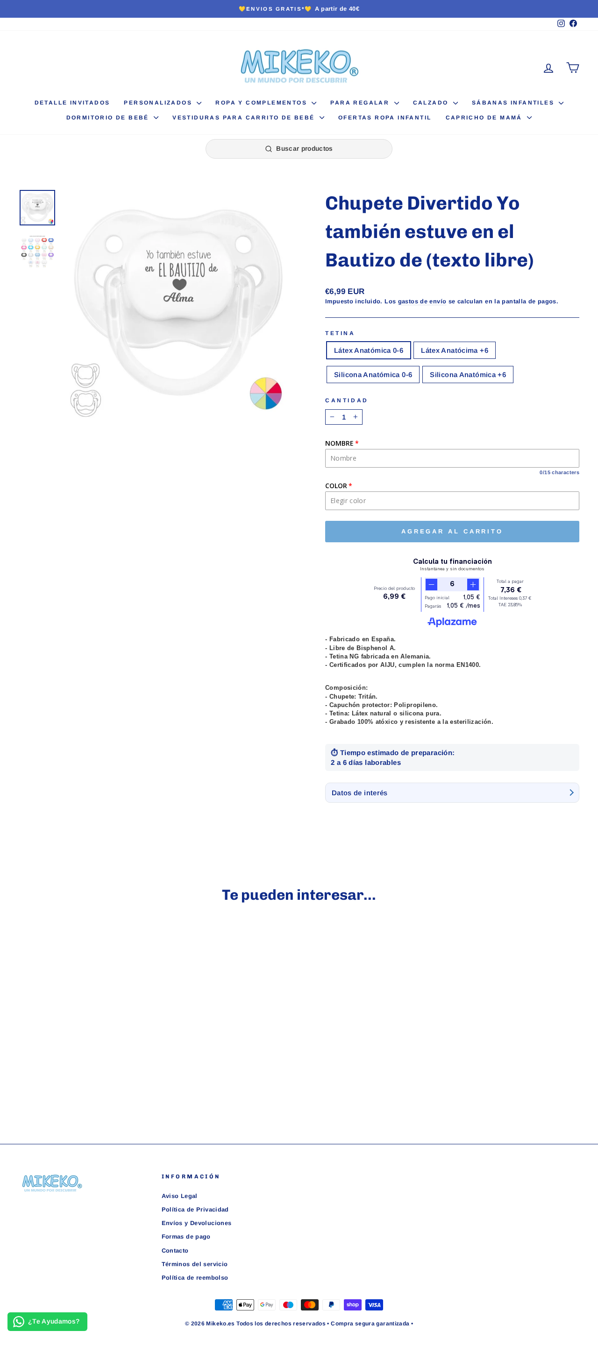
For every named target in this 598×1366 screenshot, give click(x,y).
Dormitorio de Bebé (109, 117)
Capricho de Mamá (485, 117)
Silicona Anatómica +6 (468, 374)
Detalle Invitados (72, 102)
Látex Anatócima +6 (454, 350)
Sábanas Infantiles (514, 102)
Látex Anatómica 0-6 (368, 350)
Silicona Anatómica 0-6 (373, 374)
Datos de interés (360, 793)
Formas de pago (186, 1236)
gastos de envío (422, 301)
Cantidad (347, 400)
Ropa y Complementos (262, 102)
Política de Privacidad (195, 1209)
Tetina (340, 333)
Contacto (175, 1250)
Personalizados (159, 102)
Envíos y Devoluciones (197, 1222)
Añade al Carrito (85, 1051)
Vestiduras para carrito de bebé (244, 117)
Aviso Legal (180, 1195)
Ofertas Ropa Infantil (384, 117)
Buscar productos (304, 148)
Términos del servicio (195, 1264)
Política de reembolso (195, 1277)
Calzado (432, 102)
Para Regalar (361, 102)
